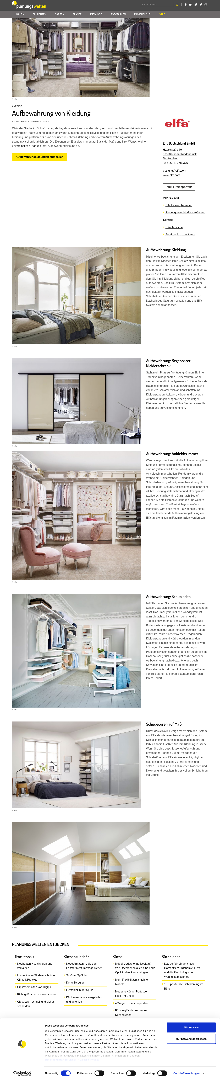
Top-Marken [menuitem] (118, 14)
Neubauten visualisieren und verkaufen (34, 966)
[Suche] (177, 5)
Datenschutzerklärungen (60, 1059)
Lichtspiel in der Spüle (79, 990)
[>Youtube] (196, 4)
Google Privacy (89, 1059)
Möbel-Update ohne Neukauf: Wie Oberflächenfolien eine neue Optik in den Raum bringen (135, 968)
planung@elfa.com (174, 170)
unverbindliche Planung (26, 145)
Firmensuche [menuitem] (142, 14)
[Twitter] (190, 4)
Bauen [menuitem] (20, 14)
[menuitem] (162, 14)
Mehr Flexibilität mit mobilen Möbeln (132, 982)
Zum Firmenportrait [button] (179, 187)
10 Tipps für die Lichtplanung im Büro (183, 986)
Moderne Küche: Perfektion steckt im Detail (131, 993)
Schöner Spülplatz (77, 975)
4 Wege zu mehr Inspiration (131, 1003)
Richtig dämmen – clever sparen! (37, 994)
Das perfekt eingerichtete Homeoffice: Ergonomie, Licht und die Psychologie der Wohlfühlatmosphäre (182, 970)
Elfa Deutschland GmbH (179, 143)
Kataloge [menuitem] (96, 14)
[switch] (99, 1073)
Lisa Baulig (20, 121)
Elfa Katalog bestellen (179, 205)
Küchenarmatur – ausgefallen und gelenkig (84, 999)
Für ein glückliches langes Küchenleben (131, 1012)
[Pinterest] (201, 4)
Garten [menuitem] (59, 14)
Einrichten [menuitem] (39, 14)
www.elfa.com (171, 175)
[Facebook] (185, 4)
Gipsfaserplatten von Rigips (34, 987)
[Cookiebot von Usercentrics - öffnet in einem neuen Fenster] (22, 1073)
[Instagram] (206, 4)
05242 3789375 (178, 162)
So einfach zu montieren (180, 234)
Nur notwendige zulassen (191, 1038)
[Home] (29, 5)
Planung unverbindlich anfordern (185, 212)
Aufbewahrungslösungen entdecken (39, 156)
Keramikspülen (75, 982)
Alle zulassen (191, 1027)
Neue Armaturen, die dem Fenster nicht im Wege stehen (84, 966)
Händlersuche (174, 227)
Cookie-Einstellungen (186, 1073)
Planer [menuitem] (77, 14)
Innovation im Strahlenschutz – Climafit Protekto (36, 977)
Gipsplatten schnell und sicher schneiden (35, 1004)
